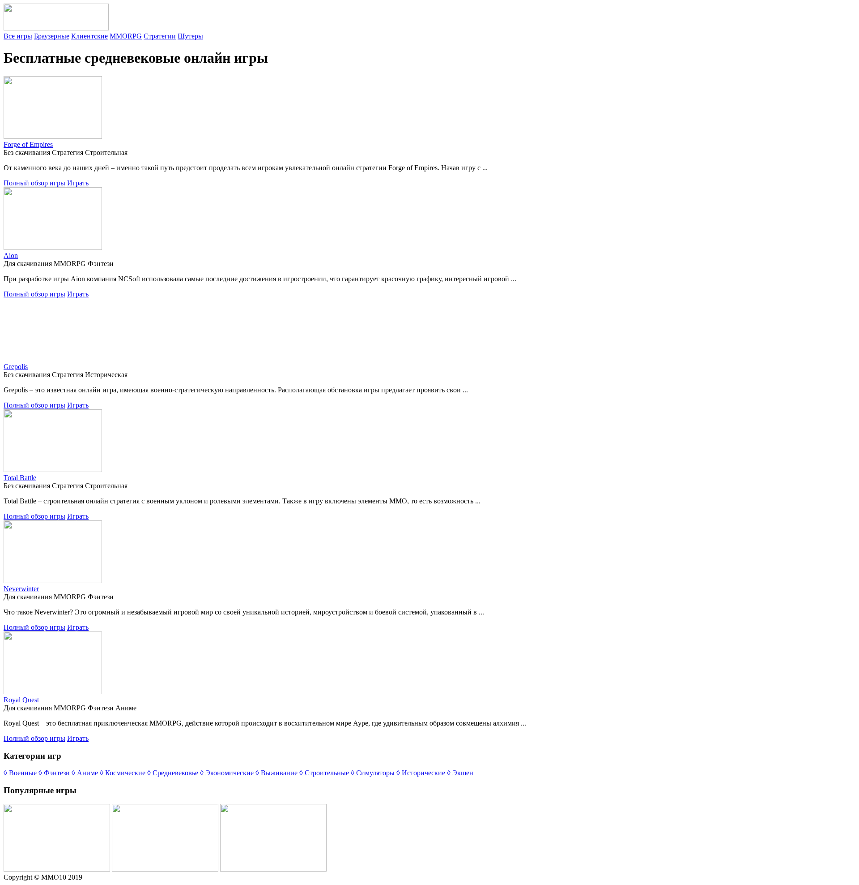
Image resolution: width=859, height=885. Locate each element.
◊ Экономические (227, 773)
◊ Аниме (85, 773)
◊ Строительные (324, 773)
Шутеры (190, 36)
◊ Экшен (460, 773)
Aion (11, 255)
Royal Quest (21, 700)
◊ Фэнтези (54, 773)
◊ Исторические (420, 773)
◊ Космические (122, 773)
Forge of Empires (28, 144)
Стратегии (160, 36)
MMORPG (126, 36)
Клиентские (89, 36)
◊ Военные (20, 773)
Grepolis (16, 366)
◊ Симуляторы (373, 773)
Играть (78, 183)
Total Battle (20, 477)
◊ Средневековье (172, 773)
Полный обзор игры (34, 183)
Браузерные (51, 36)
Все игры (18, 36)
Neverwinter (21, 589)
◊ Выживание (276, 773)
